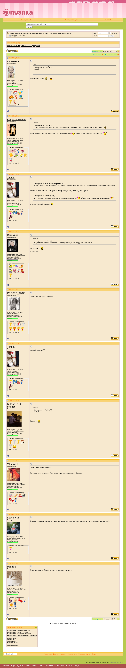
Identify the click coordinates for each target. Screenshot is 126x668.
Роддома (86, 2)
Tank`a (11, 177)
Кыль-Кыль (13, 61)
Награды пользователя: (16, 89)
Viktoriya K (13, 464)
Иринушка (12, 235)
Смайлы (9, 639)
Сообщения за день (71, 20)
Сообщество (25, 20)
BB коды (9, 638)
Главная (72, 2)
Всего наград (13, 105)
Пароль (95, 35)
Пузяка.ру (82, 654)
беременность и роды (116, 662)
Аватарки (35, 666)
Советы (95, 2)
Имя (94, 33)
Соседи (111, 2)
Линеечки (102, 2)
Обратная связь (72, 654)
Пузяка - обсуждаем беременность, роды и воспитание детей (29, 33)
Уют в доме (61, 33)
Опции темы (97, 55)
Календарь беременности (55, 666)
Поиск (107, 20)
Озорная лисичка (16, 119)
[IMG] (9, 641)
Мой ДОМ (53, 33)
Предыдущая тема (57, 623)
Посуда (68, 33)
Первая (106, 51)
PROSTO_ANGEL (17, 293)
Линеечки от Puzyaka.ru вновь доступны (23, 46)
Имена (42, 666)
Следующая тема (69, 623)
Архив (88, 654)
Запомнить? (115, 33)
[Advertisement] (80, 11)
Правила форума (12, 645)
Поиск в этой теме (111, 55)
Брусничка (13, 517)
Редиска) (12, 566)
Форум (79, 2)
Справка (62, 654)
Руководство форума (51, 654)
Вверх (94, 654)
